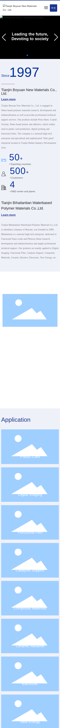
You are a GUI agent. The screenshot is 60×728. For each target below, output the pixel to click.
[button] (27, 55)
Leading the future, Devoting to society (30, 36)
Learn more (8, 99)
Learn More (17, 397)
